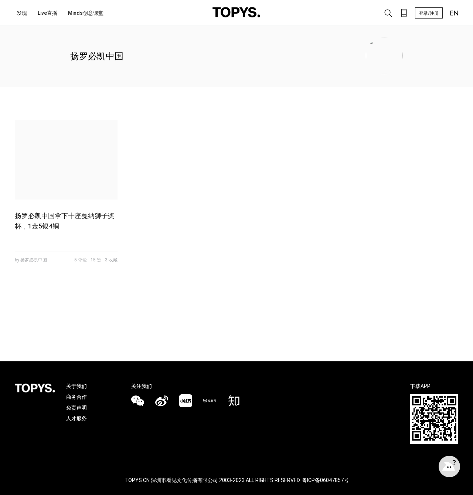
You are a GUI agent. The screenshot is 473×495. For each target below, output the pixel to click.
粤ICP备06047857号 (325, 480)
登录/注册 (429, 13)
